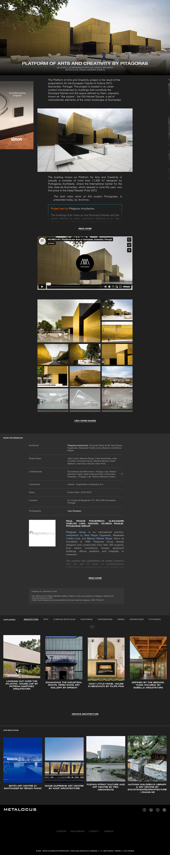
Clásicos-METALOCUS (64, 619)
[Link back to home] (20, 810)
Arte (45, 619)
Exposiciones (137, 619)
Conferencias (104, 619)
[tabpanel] (85, 674)
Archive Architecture (85, 714)
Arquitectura (31, 619)
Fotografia (155, 619)
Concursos (86, 619)
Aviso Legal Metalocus (79, 851)
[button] (7, 674)
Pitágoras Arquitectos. (77, 446)
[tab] (31, 619)
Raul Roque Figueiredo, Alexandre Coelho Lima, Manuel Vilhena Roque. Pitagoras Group (95, 523)
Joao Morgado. (74, 511)
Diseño (121, 619)
